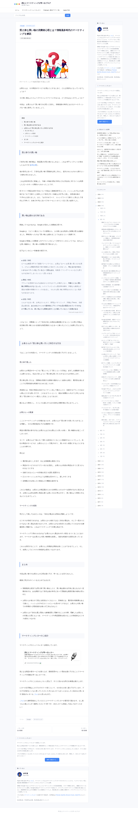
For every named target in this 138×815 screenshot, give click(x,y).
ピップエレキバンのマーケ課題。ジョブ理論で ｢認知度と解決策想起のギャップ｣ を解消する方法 (112, 279)
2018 (99, 476)
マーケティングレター (30, 795)
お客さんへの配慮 (30, 133)
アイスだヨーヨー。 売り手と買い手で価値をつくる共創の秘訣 (111, 408)
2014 (99, 490)
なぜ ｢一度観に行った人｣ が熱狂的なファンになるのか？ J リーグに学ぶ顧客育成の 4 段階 (109, 177)
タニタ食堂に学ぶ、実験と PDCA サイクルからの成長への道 (111, 253)
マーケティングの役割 (31, 136)
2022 (99, 461)
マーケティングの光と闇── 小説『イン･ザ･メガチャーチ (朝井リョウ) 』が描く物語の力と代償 (109, 144)
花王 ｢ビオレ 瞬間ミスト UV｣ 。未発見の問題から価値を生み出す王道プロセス (111, 328)
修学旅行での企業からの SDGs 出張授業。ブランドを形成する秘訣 (111, 265)
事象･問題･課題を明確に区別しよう (106, 161)
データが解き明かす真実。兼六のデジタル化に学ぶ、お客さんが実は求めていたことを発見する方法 (112, 313)
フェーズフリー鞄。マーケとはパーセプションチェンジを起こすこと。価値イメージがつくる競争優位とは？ (112, 246)
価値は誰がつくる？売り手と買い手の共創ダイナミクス (112, 397)
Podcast (58, 795)
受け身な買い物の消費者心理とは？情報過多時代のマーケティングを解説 (112, 272)
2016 (99, 483)
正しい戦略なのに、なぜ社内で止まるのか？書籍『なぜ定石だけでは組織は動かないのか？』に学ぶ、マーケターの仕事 (108, 156)
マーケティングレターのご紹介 (34, 142)
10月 (101, 215)
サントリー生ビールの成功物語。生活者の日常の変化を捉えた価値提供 (112, 291)
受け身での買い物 (29, 122)
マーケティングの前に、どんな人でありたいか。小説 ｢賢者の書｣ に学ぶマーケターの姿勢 (109, 170)
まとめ (26, 139)
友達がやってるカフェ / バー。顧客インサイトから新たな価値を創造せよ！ (112, 378)
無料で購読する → (52, 759)
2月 (101, 452)
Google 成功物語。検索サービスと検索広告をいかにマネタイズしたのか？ (112, 321)
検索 (67, 15)
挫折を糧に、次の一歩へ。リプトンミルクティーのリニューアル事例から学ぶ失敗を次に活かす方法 (112, 422)
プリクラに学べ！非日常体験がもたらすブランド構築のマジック (112, 384)
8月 (101, 430)
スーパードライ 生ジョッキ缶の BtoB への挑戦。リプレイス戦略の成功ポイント (112, 402)
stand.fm (77, 795)
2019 (99, 472)
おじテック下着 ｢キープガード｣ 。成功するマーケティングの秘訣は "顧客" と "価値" (111, 342)
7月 (101, 434)
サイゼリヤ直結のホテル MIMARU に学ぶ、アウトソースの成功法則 (111, 414)
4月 (101, 445)
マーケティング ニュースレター (31, 10)
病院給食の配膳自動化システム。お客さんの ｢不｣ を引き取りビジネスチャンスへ (112, 231)
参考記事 (33, 165)
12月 (101, 208)
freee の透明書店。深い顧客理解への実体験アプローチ (112, 285)
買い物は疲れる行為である (32, 125)
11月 (101, 212)
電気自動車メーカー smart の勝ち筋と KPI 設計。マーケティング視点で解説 (111, 259)
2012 (99, 498)
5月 (101, 441)
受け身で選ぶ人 (29, 130)
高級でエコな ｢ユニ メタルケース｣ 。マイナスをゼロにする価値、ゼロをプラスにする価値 (111, 224)
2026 (99, 194)
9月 (101, 219)
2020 (99, 468)
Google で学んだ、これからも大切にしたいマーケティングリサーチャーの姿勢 (112, 390)
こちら (35, 694)
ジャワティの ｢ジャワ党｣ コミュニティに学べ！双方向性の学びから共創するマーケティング (111, 335)
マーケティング (30, 25)
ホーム (17, 10)
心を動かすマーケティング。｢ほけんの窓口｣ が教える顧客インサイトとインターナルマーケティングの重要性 (112, 357)
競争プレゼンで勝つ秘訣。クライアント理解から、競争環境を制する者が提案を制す (112, 238)
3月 (101, 449)
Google (22, 25)
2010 (99, 505)
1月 (101, 456)
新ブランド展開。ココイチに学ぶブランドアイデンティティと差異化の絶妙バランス (112, 364)
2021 (99, 464)
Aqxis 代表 (66, 10)
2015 (99, 487)
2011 (99, 502)
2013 (99, 494)
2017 (99, 479)
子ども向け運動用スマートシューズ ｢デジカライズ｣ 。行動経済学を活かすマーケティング (112, 305)
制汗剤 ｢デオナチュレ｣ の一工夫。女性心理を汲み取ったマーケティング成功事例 (111, 349)
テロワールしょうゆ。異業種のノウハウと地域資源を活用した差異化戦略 (112, 371)
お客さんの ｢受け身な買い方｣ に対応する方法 (38, 128)
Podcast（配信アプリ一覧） (52, 10)
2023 (99, 205)
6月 (101, 438)
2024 (99, 202)
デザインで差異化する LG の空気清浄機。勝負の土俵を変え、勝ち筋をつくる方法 (112, 298)
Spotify (63, 795)
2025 (99, 198)
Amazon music (70, 795)
